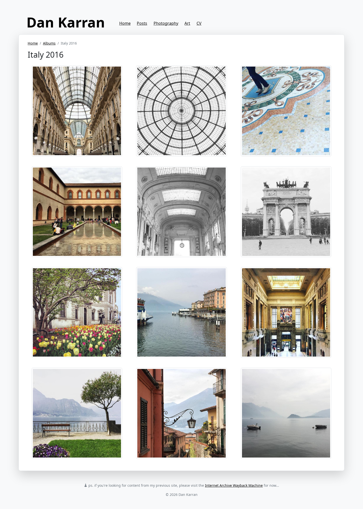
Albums (49, 43)
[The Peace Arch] (286, 211)
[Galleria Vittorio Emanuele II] (77, 110)
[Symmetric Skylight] (181, 110)
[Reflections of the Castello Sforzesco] (77, 211)
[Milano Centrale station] (286, 312)
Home (125, 23)
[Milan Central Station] (181, 211)
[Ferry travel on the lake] (181, 312)
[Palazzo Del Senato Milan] (77, 312)
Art (187, 23)
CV (199, 23)
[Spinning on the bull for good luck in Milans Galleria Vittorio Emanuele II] (286, 110)
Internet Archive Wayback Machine (234, 485)
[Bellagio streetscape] (181, 412)
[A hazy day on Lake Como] (286, 412)
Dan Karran (65, 22)
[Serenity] (77, 412)
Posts (142, 23)
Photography (166, 23)
